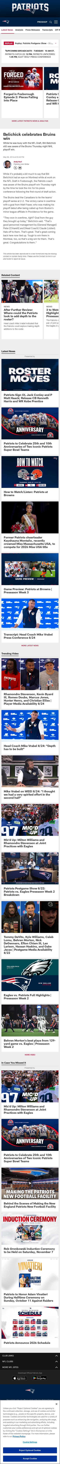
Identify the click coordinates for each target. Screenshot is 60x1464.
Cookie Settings (30, 1442)
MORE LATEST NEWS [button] (30, 645)
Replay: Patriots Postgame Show (30, 43)
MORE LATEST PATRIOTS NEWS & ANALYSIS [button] (30, 121)
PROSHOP (42, 22)
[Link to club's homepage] (5, 20)
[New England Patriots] (30, 1392)
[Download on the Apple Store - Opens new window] (19, 1378)
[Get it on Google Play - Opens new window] (39, 1379)
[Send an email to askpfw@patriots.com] (20, 168)
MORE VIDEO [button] (30, 1055)
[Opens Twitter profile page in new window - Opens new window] (15, 168)
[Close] (56, 1404)
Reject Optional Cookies (30, 1450)
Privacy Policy (19, 1436)
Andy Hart (18, 162)
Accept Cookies (30, 1458)
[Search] (51, 22)
